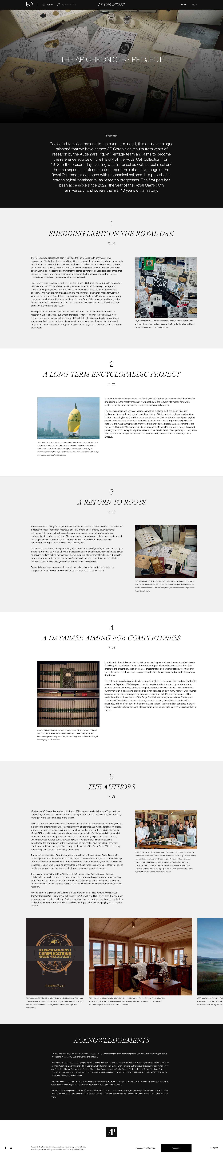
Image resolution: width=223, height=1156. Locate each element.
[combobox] (194, 5)
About (183, 5)
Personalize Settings (145, 1148)
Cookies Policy (77, 1149)
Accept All (176, 1148)
